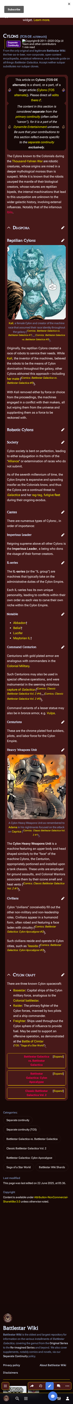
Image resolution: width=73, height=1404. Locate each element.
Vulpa (51, 713)
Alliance (13, 461)
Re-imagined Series (22, 1347)
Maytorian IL (21, 638)
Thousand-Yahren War (27, 161)
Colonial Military (18, 666)
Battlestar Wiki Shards (52, 1167)
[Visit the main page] (6, 1398)
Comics (31, 330)
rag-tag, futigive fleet (46, 495)
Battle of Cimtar (32, 1041)
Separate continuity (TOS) (21, 1129)
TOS (16, 1045)
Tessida (32, 946)
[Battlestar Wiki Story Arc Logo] (9, 90)
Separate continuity (17, 1120)
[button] (63, 227)
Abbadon (19, 623)
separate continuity (41, 142)
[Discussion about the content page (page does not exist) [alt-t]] (59, 1386)
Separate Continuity (13, 44)
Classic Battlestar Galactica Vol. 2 (26, 1148)
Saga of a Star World (32, 1045)
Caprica (16, 831)
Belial (17, 628)
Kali (11, 323)
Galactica (13, 495)
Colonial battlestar (25, 1000)
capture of (21, 689)
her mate (13, 379)
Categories (10, 1112)
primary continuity (27, 117)
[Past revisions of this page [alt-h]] (41, 1386)
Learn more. (42, 20)
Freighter (19, 1021)
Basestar (19, 990)
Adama (13, 827)
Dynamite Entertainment (30, 127)
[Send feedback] (52, 1396)
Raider (17, 1005)
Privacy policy (11, 1365)
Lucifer (18, 633)
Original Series (59, 1343)
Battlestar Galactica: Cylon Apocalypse (36, 1077)
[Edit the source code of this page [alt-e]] (50, 1386)
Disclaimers (10, 1372)
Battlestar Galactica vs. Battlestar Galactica (36, 1060)
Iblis (10, 212)
